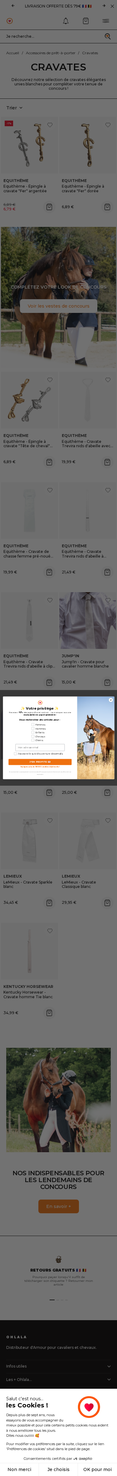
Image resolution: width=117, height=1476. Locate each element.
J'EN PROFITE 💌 (40, 762)
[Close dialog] (110, 700)
